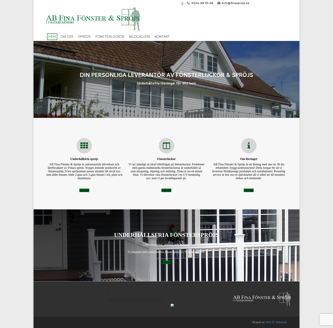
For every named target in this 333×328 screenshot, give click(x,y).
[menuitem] (52, 36)
